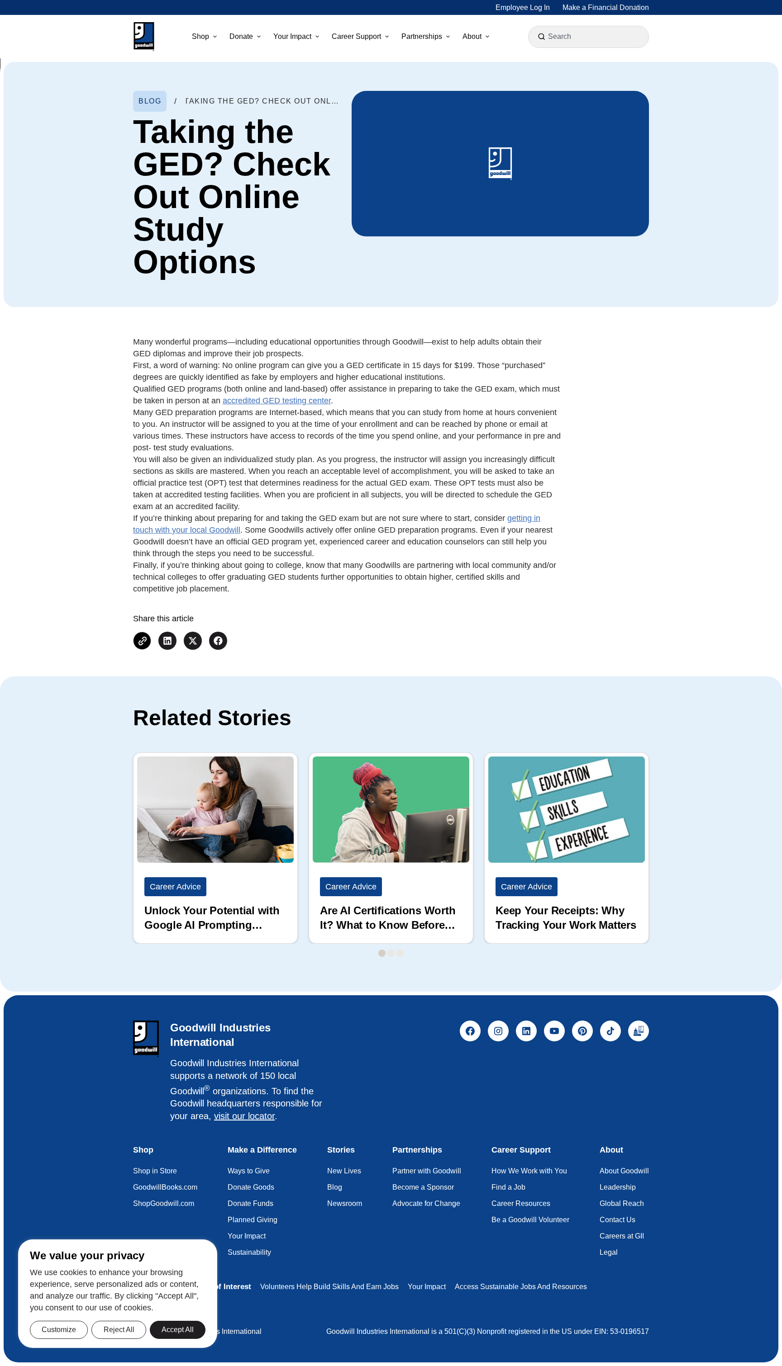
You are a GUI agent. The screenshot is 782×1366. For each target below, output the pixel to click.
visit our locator (244, 1116)
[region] (117, 1293)
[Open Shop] (215, 36)
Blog (334, 1187)
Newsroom (344, 1203)
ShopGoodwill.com (163, 1203)
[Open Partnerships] (448, 36)
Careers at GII (622, 1236)
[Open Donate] (258, 36)
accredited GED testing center (277, 400)
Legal (609, 1252)
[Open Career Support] (387, 36)
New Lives (344, 1171)
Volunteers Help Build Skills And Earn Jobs (329, 1286)
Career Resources (520, 1203)
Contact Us (617, 1220)
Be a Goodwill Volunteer (530, 1220)
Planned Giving (252, 1220)
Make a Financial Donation (606, 7)
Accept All (178, 1329)
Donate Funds (250, 1203)
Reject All (119, 1329)
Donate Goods (251, 1187)
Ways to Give (249, 1171)
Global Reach (622, 1203)
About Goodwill (624, 1171)
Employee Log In (523, 7)
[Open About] (487, 36)
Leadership (618, 1187)
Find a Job (508, 1187)
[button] (144, 36)
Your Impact (247, 1236)
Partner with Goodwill (426, 1171)
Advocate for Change (426, 1203)
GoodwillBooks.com (165, 1187)
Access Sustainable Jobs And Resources (521, 1286)
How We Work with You (529, 1171)
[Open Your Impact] (317, 36)
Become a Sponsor (423, 1187)
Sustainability (249, 1252)
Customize (59, 1329)
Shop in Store (155, 1171)
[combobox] (590, 36)
